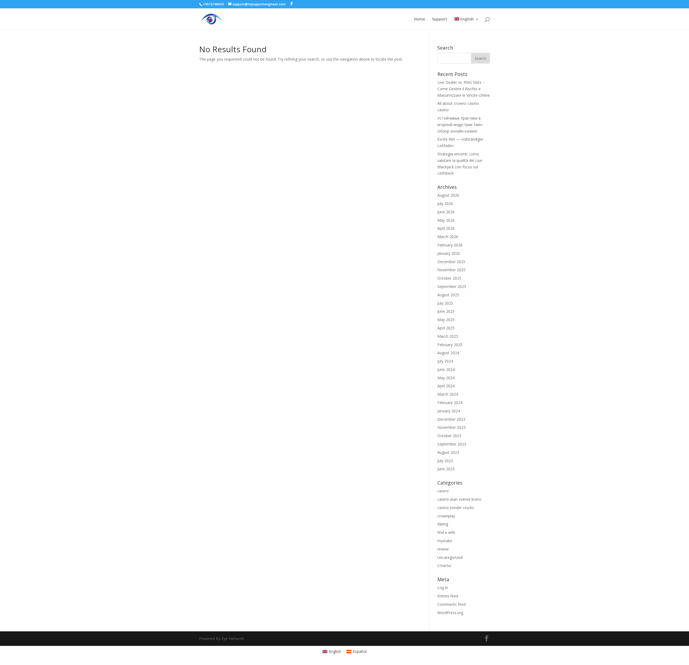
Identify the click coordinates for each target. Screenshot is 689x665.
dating (442, 524)
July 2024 (445, 361)
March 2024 (447, 394)
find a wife (446, 532)
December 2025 (451, 261)
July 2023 (445, 460)
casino (443, 490)
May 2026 (446, 220)
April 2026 (446, 228)
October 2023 (449, 435)
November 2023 (451, 427)
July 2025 (445, 303)
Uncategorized (450, 557)
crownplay (446, 515)
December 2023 (451, 419)
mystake (444, 540)
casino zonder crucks (455, 507)
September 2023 (451, 444)
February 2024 (449, 402)
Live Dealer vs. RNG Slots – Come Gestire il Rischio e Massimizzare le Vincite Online (463, 89)
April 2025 (446, 327)
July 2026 (445, 203)
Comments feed (451, 604)
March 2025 (447, 336)
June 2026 (446, 211)
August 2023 (448, 452)
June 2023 (446, 468)
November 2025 (451, 269)
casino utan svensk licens (459, 499)
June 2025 (446, 311)
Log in (442, 587)
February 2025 (449, 344)
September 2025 (451, 286)
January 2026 (448, 253)
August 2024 (448, 352)
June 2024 (446, 369)
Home (419, 19)
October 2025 (449, 278)
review (443, 549)
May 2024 (446, 377)
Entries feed (447, 595)
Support (439, 19)
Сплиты (444, 565)
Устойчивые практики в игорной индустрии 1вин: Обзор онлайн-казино (460, 125)
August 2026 (448, 195)
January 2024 (448, 410)
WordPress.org (450, 612)
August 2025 (448, 294)
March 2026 (447, 236)
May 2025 (446, 319)
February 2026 (449, 245)
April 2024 (446, 385)
